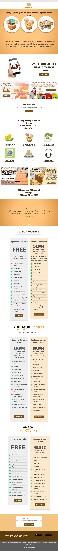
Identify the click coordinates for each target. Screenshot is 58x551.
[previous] (3, 213)
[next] (55, 213)
